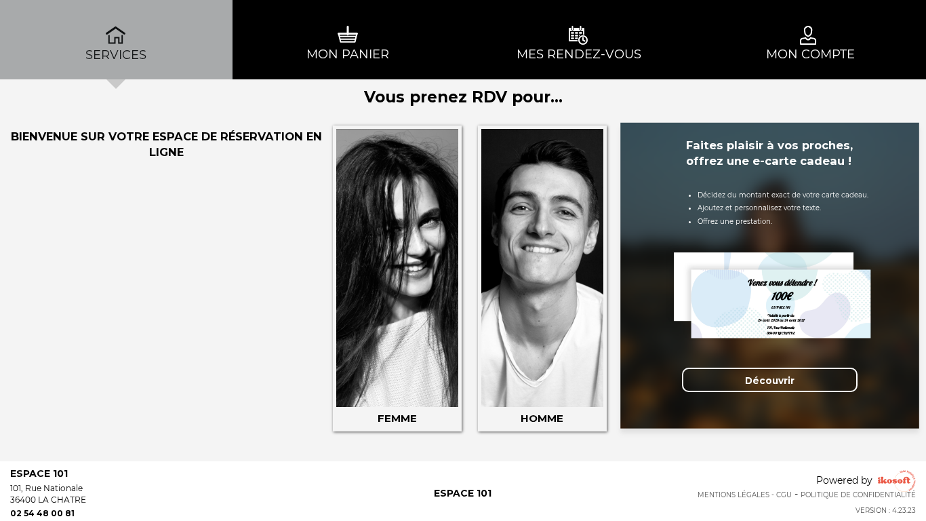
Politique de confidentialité (858, 494)
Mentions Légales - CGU (745, 494)
